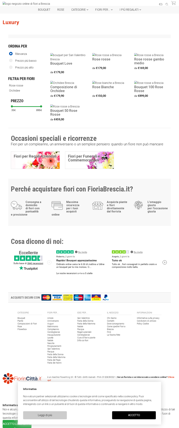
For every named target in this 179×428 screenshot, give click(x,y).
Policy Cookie (143, 323)
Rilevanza (21, 54)
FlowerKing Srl (66, 377)
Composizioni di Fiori (27, 323)
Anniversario (53, 321)
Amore (50, 318)
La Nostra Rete (113, 335)
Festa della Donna (55, 354)
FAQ (109, 332)
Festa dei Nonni (54, 363)
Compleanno (53, 329)
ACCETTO (134, 415)
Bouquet (44, 9)
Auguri (50, 323)
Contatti (110, 321)
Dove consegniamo (115, 323)
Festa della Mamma (56, 357)
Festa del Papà (53, 360)
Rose (60, 9)
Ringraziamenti (54, 346)
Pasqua (50, 351)
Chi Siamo (111, 318)
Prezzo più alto (24, 67)
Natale (50, 340)
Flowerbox (22, 329)
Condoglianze (53, 332)
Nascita (50, 343)
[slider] (12, 106)
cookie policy (130, 396)
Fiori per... (103, 9)
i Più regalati (129, 9)
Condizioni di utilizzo (146, 321)
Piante (20, 321)
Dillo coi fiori (82, 340)
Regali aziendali (84, 332)
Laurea (50, 337)
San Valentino (53, 349)
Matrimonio (52, 326)
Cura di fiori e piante (86, 337)
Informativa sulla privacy (148, 318)
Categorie (79, 9)
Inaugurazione (53, 335)
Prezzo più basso (26, 60)
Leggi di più (45, 415)
